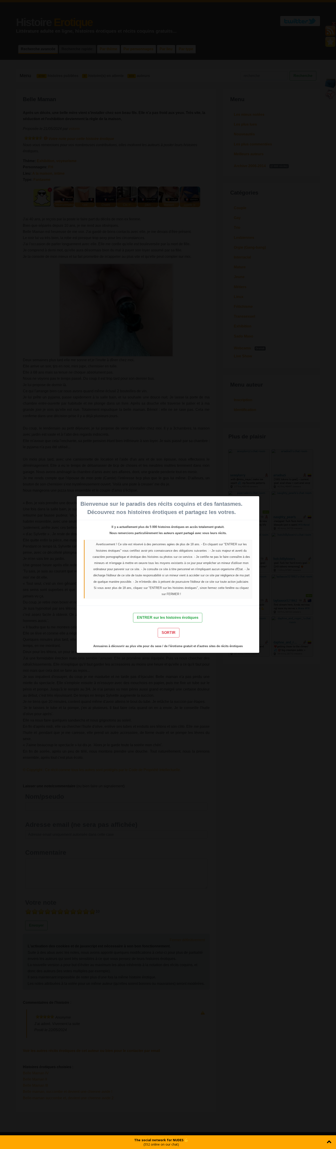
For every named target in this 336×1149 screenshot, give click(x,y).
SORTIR (169, 633)
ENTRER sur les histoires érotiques (167, 617)
